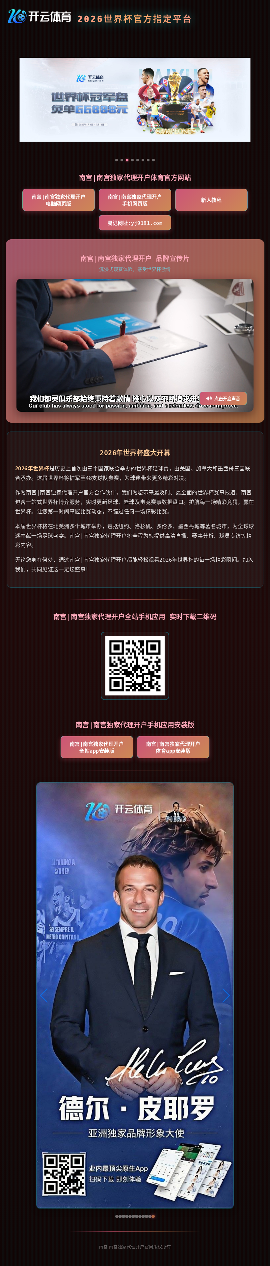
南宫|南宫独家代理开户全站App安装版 (97, 747)
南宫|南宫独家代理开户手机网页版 (135, 200)
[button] (44, 995)
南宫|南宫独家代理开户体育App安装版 (173, 747)
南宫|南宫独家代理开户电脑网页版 (59, 200)
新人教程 (211, 200)
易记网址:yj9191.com (135, 223)
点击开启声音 (227, 398)
